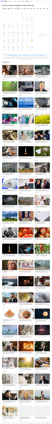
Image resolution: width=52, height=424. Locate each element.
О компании (4, 423)
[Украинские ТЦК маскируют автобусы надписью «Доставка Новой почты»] (26, 88)
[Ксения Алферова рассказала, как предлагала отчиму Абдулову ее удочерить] (9, 235)
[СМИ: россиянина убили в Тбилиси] (26, 202)
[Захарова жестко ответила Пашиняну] (9, 267)
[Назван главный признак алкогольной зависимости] (42, 283)
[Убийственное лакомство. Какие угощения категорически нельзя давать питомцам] (9, 72)
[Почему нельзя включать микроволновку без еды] (26, 283)
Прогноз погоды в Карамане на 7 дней (42, 54)
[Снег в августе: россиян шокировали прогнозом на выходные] (9, 170)
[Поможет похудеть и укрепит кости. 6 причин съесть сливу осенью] (9, 121)
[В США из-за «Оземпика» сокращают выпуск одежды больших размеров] (26, 121)
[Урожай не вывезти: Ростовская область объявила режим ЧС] (9, 283)
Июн (28, 8)
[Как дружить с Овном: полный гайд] (9, 300)
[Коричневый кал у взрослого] (9, 365)
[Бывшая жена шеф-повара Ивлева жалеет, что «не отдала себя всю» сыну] (42, 381)
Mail (1, 423)
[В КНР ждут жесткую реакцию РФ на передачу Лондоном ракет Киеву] (42, 105)
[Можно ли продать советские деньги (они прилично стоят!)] (26, 267)
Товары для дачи (41, 55)
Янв (11, 8)
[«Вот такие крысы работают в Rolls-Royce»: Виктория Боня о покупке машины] (42, 88)
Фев (15, 8)
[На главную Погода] (4, 1)
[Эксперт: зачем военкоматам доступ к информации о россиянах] (26, 381)
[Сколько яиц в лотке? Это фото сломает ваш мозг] (9, 316)
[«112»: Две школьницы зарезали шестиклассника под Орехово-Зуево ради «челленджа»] (9, 251)
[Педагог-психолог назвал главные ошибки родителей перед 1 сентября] (42, 202)
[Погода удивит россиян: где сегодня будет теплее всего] (9, 218)
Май (25, 8)
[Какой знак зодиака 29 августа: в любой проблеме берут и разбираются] (9, 397)
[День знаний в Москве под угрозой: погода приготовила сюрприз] (42, 348)
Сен (37, 8)
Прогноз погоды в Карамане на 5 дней (26, 54)
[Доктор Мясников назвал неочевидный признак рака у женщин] (26, 413)
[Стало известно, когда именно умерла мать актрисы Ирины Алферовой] (9, 348)
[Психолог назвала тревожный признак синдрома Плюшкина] (9, 137)
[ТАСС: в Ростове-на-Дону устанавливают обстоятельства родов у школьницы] (26, 332)
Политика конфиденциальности (20, 423)
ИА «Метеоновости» (48, 423)
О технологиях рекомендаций (30, 423)
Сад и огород (34, 55)
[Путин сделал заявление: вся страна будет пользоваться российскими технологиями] (26, 251)
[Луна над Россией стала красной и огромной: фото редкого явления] (42, 316)
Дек (47, 8)
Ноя (44, 8)
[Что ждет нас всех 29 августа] (42, 332)
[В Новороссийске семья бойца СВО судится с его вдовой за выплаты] (42, 365)
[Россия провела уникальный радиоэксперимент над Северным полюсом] (9, 332)
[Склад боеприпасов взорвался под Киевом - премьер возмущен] (26, 348)
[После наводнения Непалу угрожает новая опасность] (42, 170)
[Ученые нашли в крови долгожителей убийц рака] (9, 105)
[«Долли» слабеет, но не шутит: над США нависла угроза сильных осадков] (42, 300)
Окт (41, 8)
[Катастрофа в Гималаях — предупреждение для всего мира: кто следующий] (42, 72)
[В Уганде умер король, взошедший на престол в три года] (26, 218)
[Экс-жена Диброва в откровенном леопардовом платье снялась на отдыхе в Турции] (42, 397)
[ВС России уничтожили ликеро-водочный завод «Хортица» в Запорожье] (26, 170)
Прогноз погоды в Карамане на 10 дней (14, 55)
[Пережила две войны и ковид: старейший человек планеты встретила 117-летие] (26, 397)
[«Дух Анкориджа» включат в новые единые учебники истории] (42, 186)
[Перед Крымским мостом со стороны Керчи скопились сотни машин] (42, 267)
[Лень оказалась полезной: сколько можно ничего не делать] (9, 153)
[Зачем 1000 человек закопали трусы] (42, 153)
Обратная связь (37, 423)
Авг (34, 8)
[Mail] (1, 1)
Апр (21, 8)
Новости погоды (27, 55)
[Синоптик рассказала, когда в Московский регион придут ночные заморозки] (9, 202)
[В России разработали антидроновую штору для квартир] (42, 218)
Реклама (8, 423)
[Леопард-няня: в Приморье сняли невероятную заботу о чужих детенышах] (9, 88)
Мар (18, 8)
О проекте (13, 423)
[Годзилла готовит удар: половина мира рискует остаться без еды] (26, 105)
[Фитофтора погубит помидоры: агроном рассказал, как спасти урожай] (26, 235)
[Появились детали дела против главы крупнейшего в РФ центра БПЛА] (26, 72)
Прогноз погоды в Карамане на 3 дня (10, 54)
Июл (31, 8)
